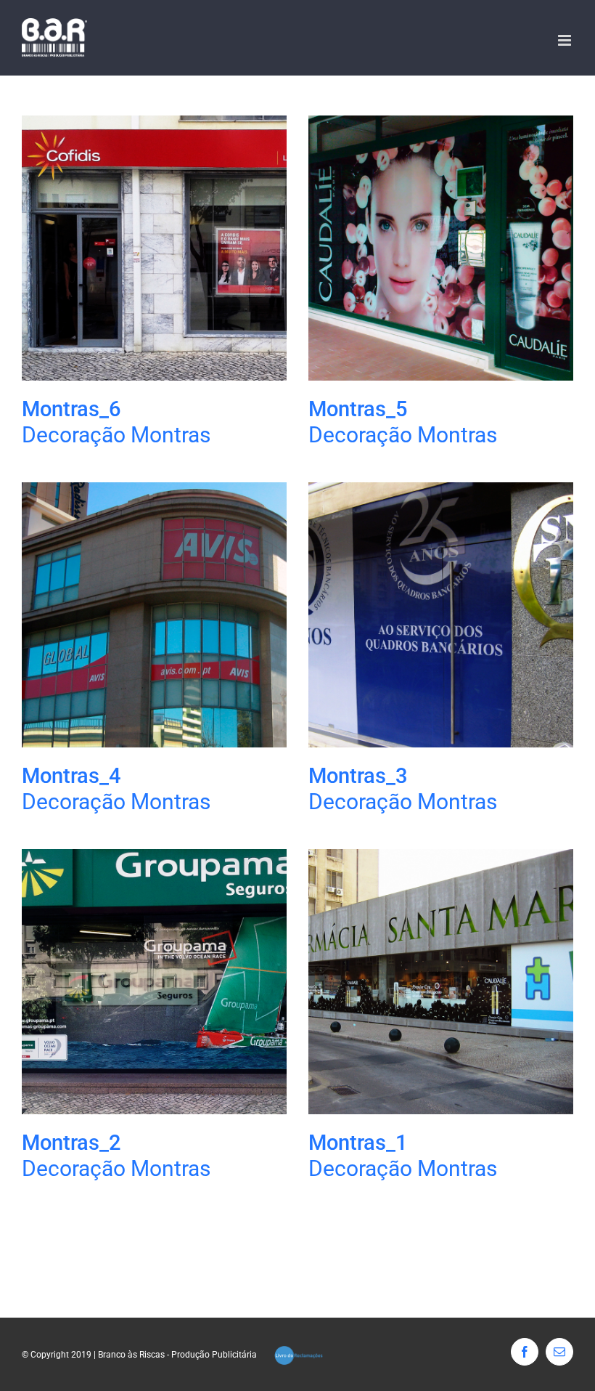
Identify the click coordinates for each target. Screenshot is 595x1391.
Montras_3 (357, 775)
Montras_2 (71, 1142)
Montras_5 (357, 409)
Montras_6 (71, 409)
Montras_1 (357, 1142)
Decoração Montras (116, 434)
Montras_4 (71, 775)
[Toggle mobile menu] (565, 40)
